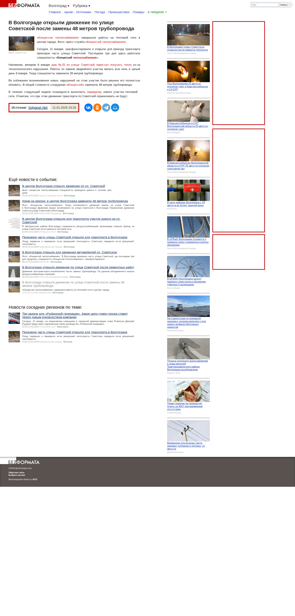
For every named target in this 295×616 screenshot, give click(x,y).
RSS (35, 479)
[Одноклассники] (97, 107)
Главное (55, 12)
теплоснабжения (84, 57)
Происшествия (118, 12)
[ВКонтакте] (88, 107)
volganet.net (20, 53)
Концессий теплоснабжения (105, 42)
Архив (68, 12)
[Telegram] (106, 107)
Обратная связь (17, 472)
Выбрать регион (17, 475)
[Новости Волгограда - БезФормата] (20, 4)
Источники (83, 12)
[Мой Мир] (115, 107)
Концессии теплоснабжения (57, 37)
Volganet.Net (38, 107)
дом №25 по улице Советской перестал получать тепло (91, 64)
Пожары (138, 12)
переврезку (94, 92)
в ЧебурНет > (157, 12)
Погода (100, 12)
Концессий (75, 84)
